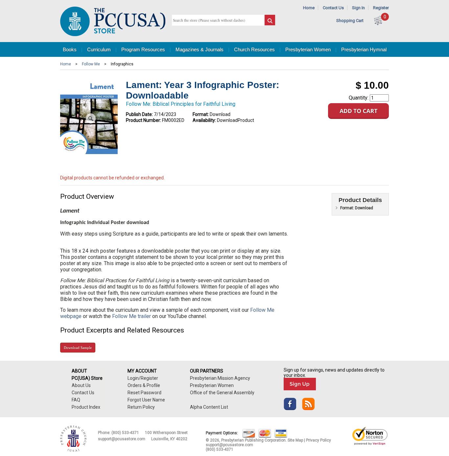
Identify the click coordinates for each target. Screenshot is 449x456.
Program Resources (143, 49)
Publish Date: (139, 114)
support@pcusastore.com (121, 439)
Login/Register (143, 378)
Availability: (204, 120)
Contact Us (333, 7)
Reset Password (144, 392)
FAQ (76, 399)
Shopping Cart (350, 20)
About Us (81, 385)
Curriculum (99, 49)
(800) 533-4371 (125, 432)
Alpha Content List (209, 407)
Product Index (86, 407)
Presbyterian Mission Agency (220, 378)
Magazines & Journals (200, 49)
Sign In (358, 7)
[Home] (112, 34)
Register (381, 7)
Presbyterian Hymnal (364, 49)
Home (309, 7)
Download (78, 348)
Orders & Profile (144, 385)
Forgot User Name (146, 399)
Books (70, 49)
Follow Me (91, 64)
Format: (201, 114)
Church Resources (254, 49)
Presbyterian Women (308, 49)
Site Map (295, 440)
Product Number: (143, 120)
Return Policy (141, 407)
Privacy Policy (318, 440)
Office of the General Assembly (222, 392)
